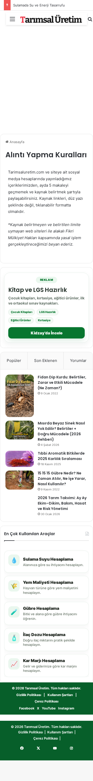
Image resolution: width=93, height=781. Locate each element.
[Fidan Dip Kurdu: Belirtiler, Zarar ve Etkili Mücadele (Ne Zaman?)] (19, 396)
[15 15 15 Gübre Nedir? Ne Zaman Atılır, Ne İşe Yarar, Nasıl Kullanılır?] (19, 480)
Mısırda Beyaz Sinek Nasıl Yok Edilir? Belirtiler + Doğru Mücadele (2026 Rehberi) (61, 431)
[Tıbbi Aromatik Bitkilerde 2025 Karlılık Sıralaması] (19, 459)
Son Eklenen (45, 360)
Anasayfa (16, 142)
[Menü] (12, 21)
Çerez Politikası (46, 701)
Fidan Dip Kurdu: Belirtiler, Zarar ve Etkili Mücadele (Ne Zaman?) (62, 383)
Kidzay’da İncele (47, 333)
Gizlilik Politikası (28, 695)
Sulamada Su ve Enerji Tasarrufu (39, 5)
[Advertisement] (46, 81)
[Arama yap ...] (89, 21)
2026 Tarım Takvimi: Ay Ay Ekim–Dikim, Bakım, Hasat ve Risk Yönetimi (62, 503)
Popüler (14, 360)
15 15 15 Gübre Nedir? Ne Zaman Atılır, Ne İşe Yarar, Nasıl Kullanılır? (62, 479)
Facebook (26, 708)
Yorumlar (78, 360)
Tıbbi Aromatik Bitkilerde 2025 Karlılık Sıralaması (61, 456)
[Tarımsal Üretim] (51, 19)
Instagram (66, 708)
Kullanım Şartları (60, 695)
